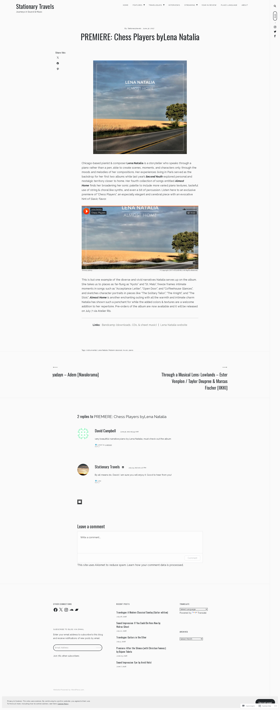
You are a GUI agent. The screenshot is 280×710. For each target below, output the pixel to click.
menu (275, 6)
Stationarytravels (134, 28)
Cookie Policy (63, 704)
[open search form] (274, 6)
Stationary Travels (35, 6)
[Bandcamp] (76, 609)
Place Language (229, 5)
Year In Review (209, 5)
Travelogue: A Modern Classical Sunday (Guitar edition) (142, 612)
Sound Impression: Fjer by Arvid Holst (134, 662)
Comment (192, 558)
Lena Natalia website (173, 324)
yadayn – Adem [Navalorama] (75, 374)
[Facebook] (275, 35)
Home (125, 5)
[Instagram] (275, 27)
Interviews (174, 5)
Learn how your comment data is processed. (155, 564)
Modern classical (115, 350)
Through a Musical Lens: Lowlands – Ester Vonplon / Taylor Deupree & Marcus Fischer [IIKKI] (194, 381)
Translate (202, 613)
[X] (60, 609)
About (245, 5)
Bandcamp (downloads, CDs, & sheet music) (129, 324)
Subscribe (98, 645)
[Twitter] (275, 31)
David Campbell (105, 430)
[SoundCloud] (71, 609)
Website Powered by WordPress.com (68, 690)
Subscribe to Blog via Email (68, 629)
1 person (108, 445)
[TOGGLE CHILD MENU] (144, 5)
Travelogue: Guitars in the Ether (131, 637)
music (125, 350)
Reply (97, 447)
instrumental (91, 350)
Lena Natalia (102, 350)
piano (131, 350)
